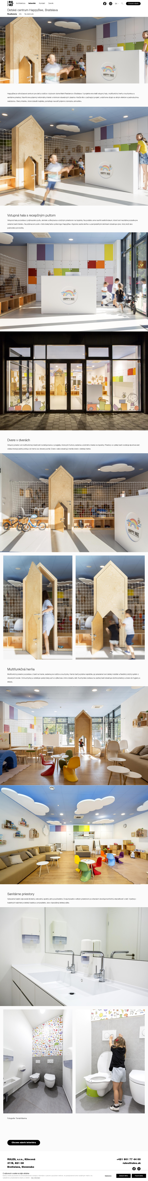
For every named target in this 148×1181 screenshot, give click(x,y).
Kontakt (42, 3)
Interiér (32, 3)
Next (145, 59)
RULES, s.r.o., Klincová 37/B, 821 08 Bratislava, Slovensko (21, 1163)
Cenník (50, 3)
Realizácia (12, 14)
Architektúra (20, 3)
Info (20, 14)
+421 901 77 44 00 (129, 1159)
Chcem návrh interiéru (24, 1143)
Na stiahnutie (28, 14)
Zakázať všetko (123, 1176)
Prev (3, 59)
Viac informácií (35, 1178)
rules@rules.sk (132, 1163)
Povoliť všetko (139, 1176)
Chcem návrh (133, 3)
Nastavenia (108, 1176)
